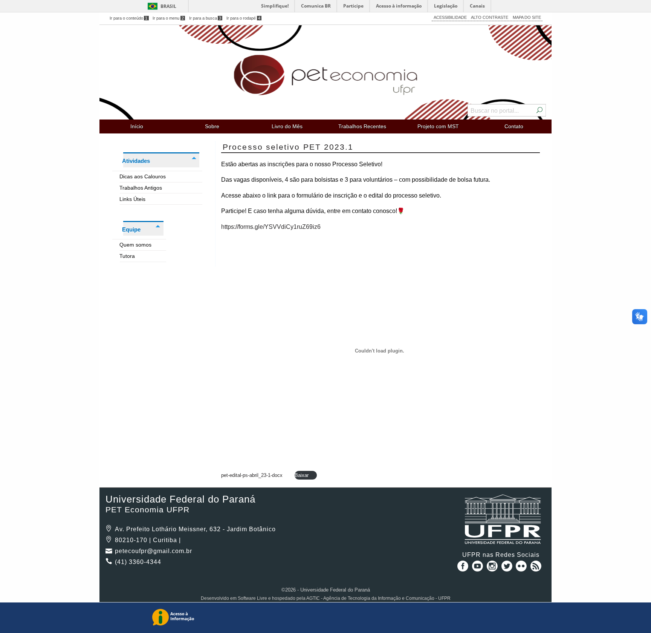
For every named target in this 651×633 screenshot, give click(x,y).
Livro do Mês (287, 126)
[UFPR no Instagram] (493, 569)
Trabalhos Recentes (362, 126)
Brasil (168, 6)
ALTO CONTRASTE (489, 17)
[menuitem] (136, 126)
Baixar (302, 475)
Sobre (212, 126)
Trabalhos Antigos (141, 188)
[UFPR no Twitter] (507, 569)
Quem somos (135, 245)
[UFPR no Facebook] (461, 569)
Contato (513, 126)
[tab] (157, 175)
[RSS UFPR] (535, 569)
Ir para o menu (168, 18)
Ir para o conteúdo (129, 18)
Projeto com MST (438, 126)
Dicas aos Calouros (143, 176)
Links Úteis (132, 199)
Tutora (127, 256)
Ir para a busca (205, 18)
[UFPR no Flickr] (522, 569)
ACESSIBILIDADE (450, 17)
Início (136, 126)
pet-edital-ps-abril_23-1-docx (252, 475)
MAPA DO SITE (527, 17)
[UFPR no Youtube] (478, 569)
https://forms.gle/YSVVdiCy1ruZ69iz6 (271, 227)
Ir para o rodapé (243, 18)
